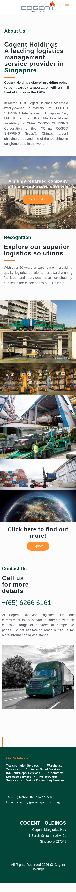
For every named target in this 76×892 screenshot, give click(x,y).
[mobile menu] (67, 6)
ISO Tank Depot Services (23, 773)
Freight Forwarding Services (45, 780)
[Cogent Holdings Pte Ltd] (38, 6)
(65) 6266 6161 (23, 797)
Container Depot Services (43, 769)
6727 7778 (45, 797)
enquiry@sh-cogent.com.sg (38, 802)
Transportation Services (23, 765)
